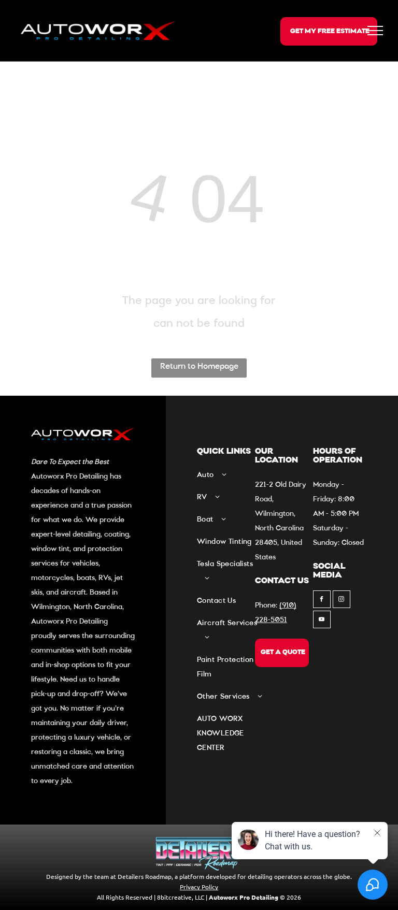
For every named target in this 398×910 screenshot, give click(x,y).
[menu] (375, 30)
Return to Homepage (199, 366)
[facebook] (322, 600)
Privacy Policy (199, 887)
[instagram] (341, 600)
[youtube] (322, 621)
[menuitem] (229, 479)
